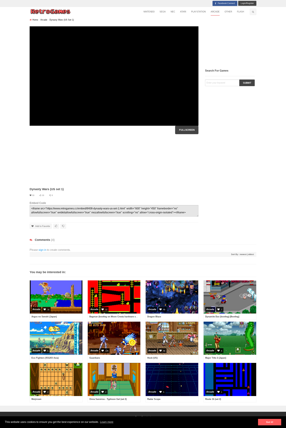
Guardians (94, 358)
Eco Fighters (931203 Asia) (45, 358)
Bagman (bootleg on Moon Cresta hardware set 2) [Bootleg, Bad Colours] (126, 316)
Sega (163, 11)
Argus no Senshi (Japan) (44, 316)
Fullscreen (187, 130)
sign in (42, 249)
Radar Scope (153, 399)
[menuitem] (149, 12)
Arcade (215, 11)
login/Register (247, 3)
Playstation (198, 11)
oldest (251, 254)
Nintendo (149, 11)
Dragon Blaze (154, 316)
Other (228, 11)
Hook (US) (152, 358)
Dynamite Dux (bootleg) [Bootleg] (222, 316)
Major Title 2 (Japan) (215, 358)
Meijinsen (36, 399)
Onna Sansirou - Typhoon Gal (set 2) (108, 399)
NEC (173, 11)
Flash (240, 11)
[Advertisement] (114, 160)
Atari (183, 11)
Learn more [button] (106, 422)
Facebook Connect (226, 3)
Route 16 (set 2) (213, 399)
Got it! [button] (269, 422)
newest (243, 254)
